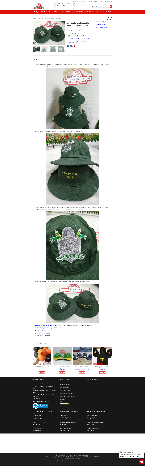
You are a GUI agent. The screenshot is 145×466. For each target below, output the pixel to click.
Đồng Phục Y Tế (78, 12)
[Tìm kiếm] (111, 6)
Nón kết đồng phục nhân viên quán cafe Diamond (62, 368)
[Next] (62, 33)
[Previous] (35, 33)
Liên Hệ (100, 1)
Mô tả (35, 59)
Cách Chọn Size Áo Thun (101, 22)
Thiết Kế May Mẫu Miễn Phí (101, 27)
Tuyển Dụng (95, 1)
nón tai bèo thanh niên (73, 42)
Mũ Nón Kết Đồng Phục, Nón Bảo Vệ (43, 18)
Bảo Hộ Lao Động (54, 12)
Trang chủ (74, 1)
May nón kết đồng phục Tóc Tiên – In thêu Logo (102, 368)
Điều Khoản (62, 399)
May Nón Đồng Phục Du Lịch (67, 418)
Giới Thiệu (44, 12)
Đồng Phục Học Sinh (98, 12)
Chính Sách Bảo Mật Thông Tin (67, 396)
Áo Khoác (88, 12)
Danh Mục (36, 12)
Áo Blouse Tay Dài (37, 415)
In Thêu (108, 12)
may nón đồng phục (81, 41)
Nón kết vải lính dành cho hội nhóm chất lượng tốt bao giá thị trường (82, 368)
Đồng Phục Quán (66, 12)
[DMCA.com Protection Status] (64, 403)
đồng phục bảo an (73, 41)
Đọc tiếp (42, 372)
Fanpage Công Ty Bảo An (93, 418)
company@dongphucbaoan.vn (44, 333)
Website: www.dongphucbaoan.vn (41, 423)
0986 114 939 (38, 430)
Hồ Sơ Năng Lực (89, 1)
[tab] (35, 59)
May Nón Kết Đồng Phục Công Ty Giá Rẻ (42, 368)
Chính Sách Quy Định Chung (66, 393)
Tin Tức (78, 1)
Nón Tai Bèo (59, 18)
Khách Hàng (83, 1)
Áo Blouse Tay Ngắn (37, 418)
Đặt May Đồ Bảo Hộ (64, 415)
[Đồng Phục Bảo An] (39, 6)
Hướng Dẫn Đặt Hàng (100, 24)
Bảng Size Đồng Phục (65, 387)
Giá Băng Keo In (85, 461)
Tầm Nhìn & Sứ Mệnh (65, 390)
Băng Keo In (75, 461)
